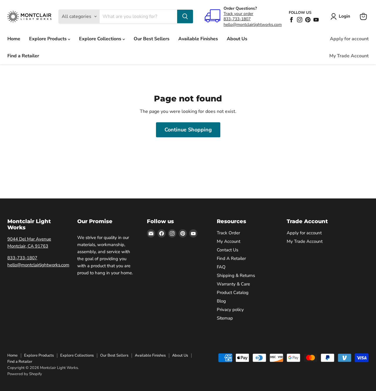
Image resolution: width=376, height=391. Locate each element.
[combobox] (138, 16)
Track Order (228, 233)
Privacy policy (230, 310)
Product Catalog (233, 292)
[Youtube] (316, 19)
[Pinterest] (307, 19)
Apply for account (349, 39)
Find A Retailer (231, 258)
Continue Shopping (188, 129)
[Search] (185, 16)
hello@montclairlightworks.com (253, 24)
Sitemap (225, 318)
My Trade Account (349, 56)
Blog (221, 301)
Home (13, 39)
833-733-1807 (237, 19)
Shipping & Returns (236, 275)
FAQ (221, 267)
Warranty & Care (233, 284)
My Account (228, 241)
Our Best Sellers (151, 39)
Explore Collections (100, 39)
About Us (237, 39)
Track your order (238, 13)
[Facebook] (291, 19)
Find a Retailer (23, 56)
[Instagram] (299, 19)
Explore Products (48, 39)
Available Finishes (198, 39)
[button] (341, 16)
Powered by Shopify (24, 374)
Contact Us (227, 250)
